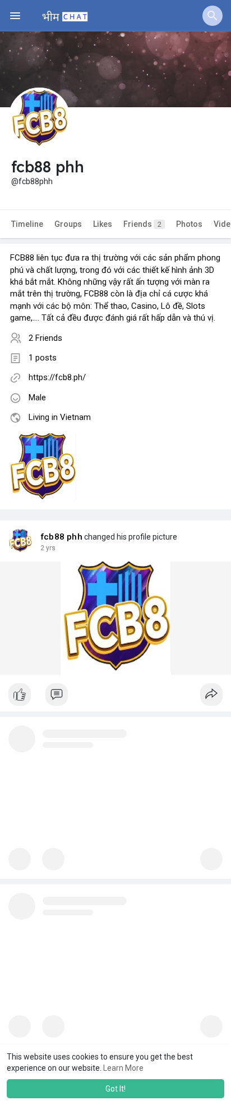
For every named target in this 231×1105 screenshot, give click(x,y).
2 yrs (48, 548)
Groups (68, 224)
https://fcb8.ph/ (57, 377)
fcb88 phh (61, 537)
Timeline (27, 224)
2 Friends (45, 338)
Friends (142, 224)
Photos (189, 224)
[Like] (115, 697)
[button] (212, 16)
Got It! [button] (115, 1088)
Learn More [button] (123, 1067)
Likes (102, 224)
